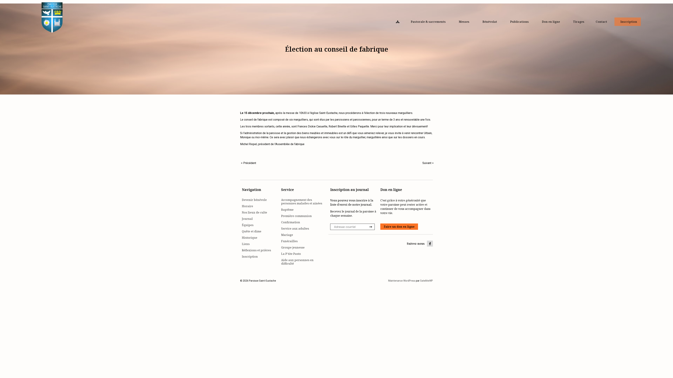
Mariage (287, 235)
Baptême (287, 210)
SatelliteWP (426, 280)
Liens (246, 244)
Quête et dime (251, 231)
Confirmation (290, 222)
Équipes (247, 225)
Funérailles (289, 241)
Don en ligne (551, 22)
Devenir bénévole (254, 200)
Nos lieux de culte (254, 212)
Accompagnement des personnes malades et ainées (301, 201)
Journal (247, 219)
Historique (249, 238)
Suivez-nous (416, 244)
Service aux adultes (295, 228)
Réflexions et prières (256, 250)
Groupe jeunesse (293, 247)
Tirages (578, 22)
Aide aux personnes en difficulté (297, 261)
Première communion (296, 216)
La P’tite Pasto (291, 254)
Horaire (247, 206)
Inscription (628, 22)
